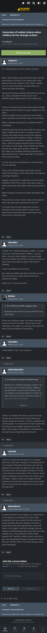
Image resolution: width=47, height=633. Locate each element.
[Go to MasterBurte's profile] (4, 507)
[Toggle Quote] (5, 306)
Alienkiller (30, 379)
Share (11, 589)
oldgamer (8, 42)
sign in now (13, 566)
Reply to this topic (23, 53)
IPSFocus (28, 620)
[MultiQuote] (3, 237)
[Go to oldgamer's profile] (4, 62)
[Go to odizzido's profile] (4, 452)
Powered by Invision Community (23, 622)
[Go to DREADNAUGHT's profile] (4, 371)
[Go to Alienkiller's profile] (4, 244)
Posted (15, 63)
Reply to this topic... (14, 576)
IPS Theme (19, 620)
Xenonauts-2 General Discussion (25, 44)
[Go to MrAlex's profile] (4, 297)
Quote (8, 237)
